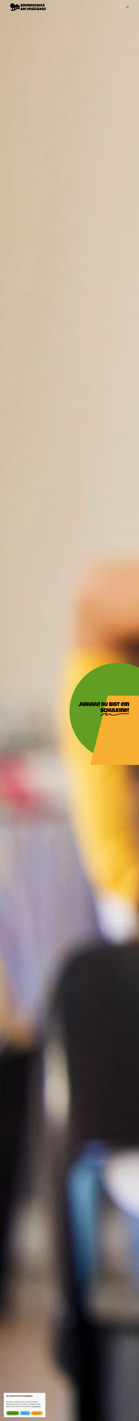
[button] (127, 7)
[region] (24, 1405)
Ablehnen (25, 1413)
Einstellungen (12, 1413)
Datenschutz (36, 1406)
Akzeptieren (37, 1413)
